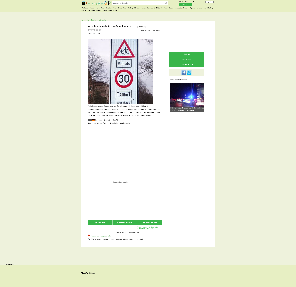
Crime (84, 10)
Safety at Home (134, 8)
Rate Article (100, 222)
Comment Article (124, 222)
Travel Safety (208, 8)
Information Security (181, 8)
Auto (104, 20)
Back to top (9, 264)
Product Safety (111, 8)
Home (83, 20)
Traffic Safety (100, 8)
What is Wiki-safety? (186, 2)
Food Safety (122, 8)
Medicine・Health (88, 8)
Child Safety (158, 8)
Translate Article (149, 222)
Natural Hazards (147, 8)
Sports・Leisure (196, 8)
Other (115, 10)
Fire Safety (91, 10)
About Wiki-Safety (88, 273)
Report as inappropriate (101, 236)
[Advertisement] (125, 142)
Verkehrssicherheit (94, 20)
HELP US (186, 54)
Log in (199, 2)
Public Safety (168, 8)
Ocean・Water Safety (104, 10)
